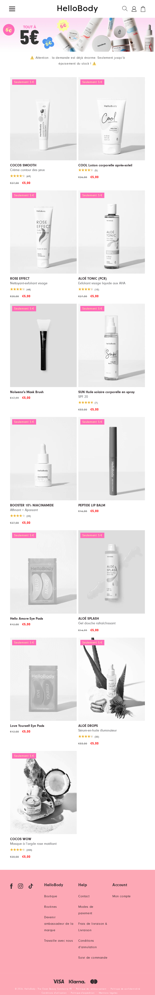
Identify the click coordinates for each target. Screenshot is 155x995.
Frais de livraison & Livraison (92, 927)
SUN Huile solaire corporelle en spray (106, 392)
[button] (125, 9)
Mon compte (121, 896)
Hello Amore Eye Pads (26, 618)
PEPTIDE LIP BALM (91, 505)
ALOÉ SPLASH (88, 618)
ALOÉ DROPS (88, 726)
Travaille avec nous (58, 941)
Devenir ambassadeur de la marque (58, 923)
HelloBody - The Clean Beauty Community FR (48, 989)
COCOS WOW (20, 839)
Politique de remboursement (91, 989)
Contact (83, 896)
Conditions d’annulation (87, 944)
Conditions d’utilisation (54, 993)
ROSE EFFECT (19, 278)
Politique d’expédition (82, 993)
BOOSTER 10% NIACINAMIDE (32, 505)
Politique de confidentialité (125, 989)
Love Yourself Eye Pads (27, 726)
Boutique (50, 896)
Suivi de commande (92, 957)
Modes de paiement (85, 910)
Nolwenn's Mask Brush (27, 392)
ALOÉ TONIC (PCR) (92, 278)
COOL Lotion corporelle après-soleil (105, 165)
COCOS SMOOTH (23, 165)
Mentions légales (108, 993)
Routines (50, 907)
